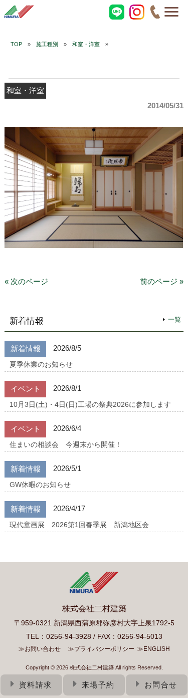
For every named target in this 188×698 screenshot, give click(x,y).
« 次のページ (26, 281)
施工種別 (47, 44)
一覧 (174, 319)
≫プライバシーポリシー (101, 648)
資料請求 (35, 684)
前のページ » (161, 281)
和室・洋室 (86, 44)
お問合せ (160, 684)
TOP (16, 44)
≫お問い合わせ (40, 648)
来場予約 (98, 684)
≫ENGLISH (153, 648)
